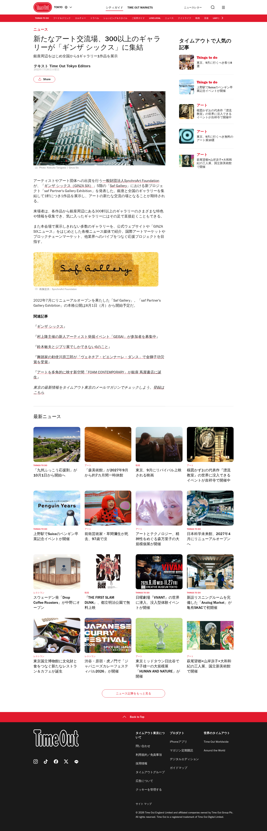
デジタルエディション (184, 759)
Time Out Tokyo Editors (69, 66)
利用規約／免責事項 (149, 755)
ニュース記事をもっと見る (133, 693)
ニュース (169, 18)
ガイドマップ (178, 768)
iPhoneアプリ (178, 742)
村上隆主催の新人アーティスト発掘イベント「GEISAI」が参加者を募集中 (96, 337)
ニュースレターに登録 (193, 8)
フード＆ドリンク (62, 18)
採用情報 (141, 763)
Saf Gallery (118, 186)
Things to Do (42, 18)
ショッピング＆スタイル (115, 18)
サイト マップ (144, 804)
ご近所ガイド (138, 18)
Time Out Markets (140, 8)
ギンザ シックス (50, 327)
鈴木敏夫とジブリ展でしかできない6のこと (72, 347)
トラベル (94, 18)
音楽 (206, 18)
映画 (197, 18)
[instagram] (35, 761)
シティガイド (114, 8)
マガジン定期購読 (181, 750)
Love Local (155, 18)
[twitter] (66, 761)
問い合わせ (143, 746)
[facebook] (56, 761)
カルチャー (80, 18)
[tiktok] (46, 761)
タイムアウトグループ (150, 772)
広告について (144, 781)
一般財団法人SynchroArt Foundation (130, 181)
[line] (76, 761)
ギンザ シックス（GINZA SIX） (68, 186)
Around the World (214, 750)
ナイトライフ (184, 18)
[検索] (212, 7)
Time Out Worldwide (216, 742)
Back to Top (137, 717)
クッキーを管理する (149, 790)
